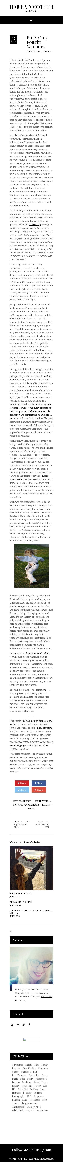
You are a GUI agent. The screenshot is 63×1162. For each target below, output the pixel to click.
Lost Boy (34, 1089)
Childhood (26, 1072)
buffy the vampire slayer (26, 805)
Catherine (34, 51)
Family (30, 1079)
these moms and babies (37, 653)
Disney (45, 1075)
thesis (47, 689)
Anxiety (28, 1064)
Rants (24, 1100)
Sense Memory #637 (42, 825)
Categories (43, 1068)
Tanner (17, 653)
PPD (29, 1096)
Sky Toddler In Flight (20, 825)
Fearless (16, 1082)
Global (36, 1082)
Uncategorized (34, 1107)
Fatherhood (41, 1079)
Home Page (27, 1086)
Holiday (15, 1086)
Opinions (38, 1093)
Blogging (16, 1068)
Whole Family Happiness (23, 1110)
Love (42, 1089)
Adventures (17, 1064)
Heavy (45, 1082)
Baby (36, 1064)
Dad (35, 1072)
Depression (34, 1075)
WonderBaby (43, 1110)
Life (14, 1089)
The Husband (18, 1107)
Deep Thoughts (19, 1075)
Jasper (38, 1086)
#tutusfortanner (22, 801)
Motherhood (18, 1093)
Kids (45, 1086)
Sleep (45, 1100)
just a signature (44, 727)
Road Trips (35, 1100)
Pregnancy (39, 1096)
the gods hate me (29, 1103)
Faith (22, 1079)
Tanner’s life (35, 224)
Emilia (15, 1079)
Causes (15, 1072)
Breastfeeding (29, 1068)
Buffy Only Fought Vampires (37, 42)
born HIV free (41, 801)
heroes (46, 805)
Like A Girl (23, 1089)
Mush (28, 1093)
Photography (18, 1096)
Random (16, 1100)
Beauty (44, 1064)
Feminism (26, 1082)
